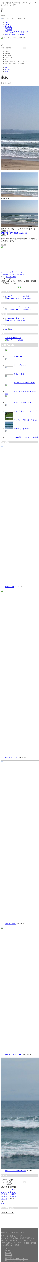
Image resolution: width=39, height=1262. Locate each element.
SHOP (7, 24)
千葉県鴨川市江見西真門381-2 (12, 274)
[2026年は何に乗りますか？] (16, 320)
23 (15, 1196)
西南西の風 (18, 356)
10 (2, 1194)
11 (4, 1194)
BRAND (8, 26)
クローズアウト (20, 365)
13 (8, 1194)
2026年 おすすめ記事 (13, 338)
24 (2, 1199)
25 (4, 1199)
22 (13, 1196)
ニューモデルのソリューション (17, 307)
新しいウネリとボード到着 (24, 383)
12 (6, 1194)
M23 (6, 329)
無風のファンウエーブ (22, 402)
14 (11, 1194)
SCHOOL (8, 28)
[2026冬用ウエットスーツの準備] (18, 298)
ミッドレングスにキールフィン (26, 420)
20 (8, 1196)
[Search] (24, 48)
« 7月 (3, 1203)
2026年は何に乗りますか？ (15, 318)
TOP (7, 22)
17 (2, 1196)
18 (4, 1196)
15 (13, 1194)
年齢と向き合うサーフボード (16, 32)
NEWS (3, 245)
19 (6, 1196)
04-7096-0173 (11, 277)
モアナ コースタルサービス (11, 272)
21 (11, 1196)
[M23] (10, 329)
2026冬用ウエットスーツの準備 (17, 296)
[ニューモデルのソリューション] (18, 309)
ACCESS (8, 30)
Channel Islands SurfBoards (14, 34)
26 (6, 1199)
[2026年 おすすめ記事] (14, 340)
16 (15, 1194)
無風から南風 (19, 374)
